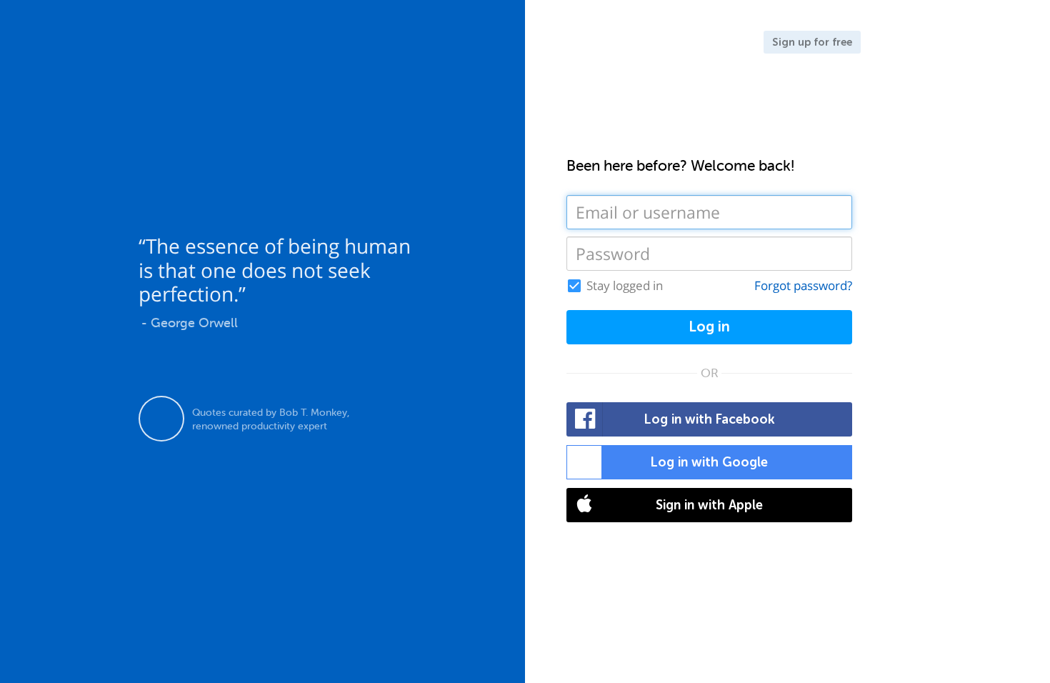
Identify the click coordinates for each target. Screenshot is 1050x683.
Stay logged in (624, 286)
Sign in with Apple (709, 505)
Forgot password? (803, 285)
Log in (709, 327)
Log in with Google (709, 462)
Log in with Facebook (709, 419)
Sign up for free (812, 42)
